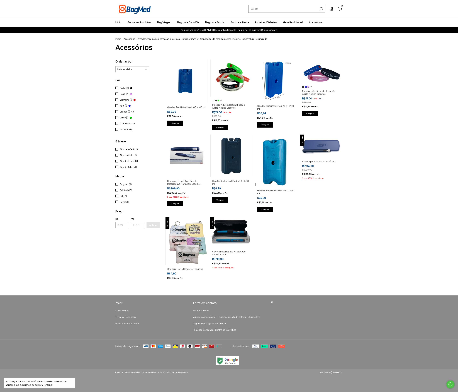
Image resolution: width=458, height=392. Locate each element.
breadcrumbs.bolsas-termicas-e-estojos (159, 39)
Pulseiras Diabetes (266, 22)
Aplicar (153, 225)
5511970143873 (201, 310)
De (116, 218)
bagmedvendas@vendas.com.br (209, 323)
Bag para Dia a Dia (188, 22)
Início (118, 22)
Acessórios (315, 22)
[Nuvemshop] (331, 372)
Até (132, 218)
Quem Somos (122, 310)
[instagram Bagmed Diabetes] (272, 302)
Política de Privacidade (127, 323)
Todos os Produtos (139, 22)
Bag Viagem (164, 22)
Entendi (49, 385)
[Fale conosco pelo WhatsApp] (450, 384)
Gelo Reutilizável (293, 22)
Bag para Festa (240, 22)
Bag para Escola (215, 22)
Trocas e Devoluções (126, 317)
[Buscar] (321, 9)
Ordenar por (124, 61)
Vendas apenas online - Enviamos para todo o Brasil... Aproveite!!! (226, 317)
